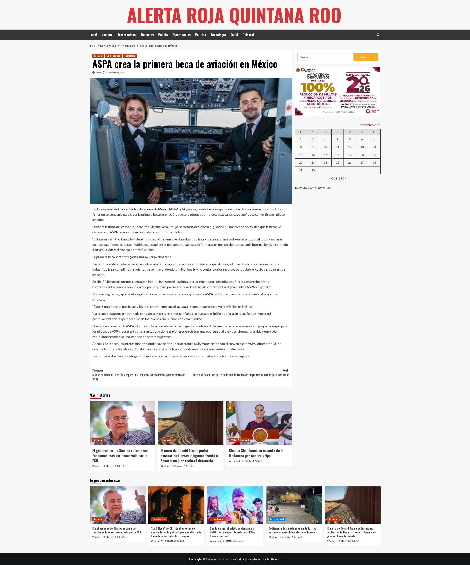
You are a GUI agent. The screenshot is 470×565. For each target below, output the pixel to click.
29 (300, 170)
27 (362, 162)
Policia (163, 34)
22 (300, 162)
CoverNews (253, 559)
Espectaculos (181, 34)
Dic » (342, 178)
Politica (200, 34)
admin (98, 72)
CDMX (233, 440)
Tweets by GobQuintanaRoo (313, 187)
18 (337, 154)
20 (362, 154)
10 (325, 147)
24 (325, 162)
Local (93, 34)
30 (313, 170)
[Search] (378, 35)
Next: (241, 372)
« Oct (333, 178)
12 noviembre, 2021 (115, 72)
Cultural (248, 34)
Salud (234, 34)
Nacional (107, 34)
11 (337, 147)
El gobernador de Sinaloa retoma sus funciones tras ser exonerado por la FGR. (120, 455)
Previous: (138, 375)
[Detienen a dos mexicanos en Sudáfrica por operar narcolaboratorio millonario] (294, 505)
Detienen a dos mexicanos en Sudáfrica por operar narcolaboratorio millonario (292, 530)
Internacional (127, 34)
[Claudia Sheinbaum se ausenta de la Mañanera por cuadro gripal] (259, 423)
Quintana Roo (113, 55)
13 (362, 147)
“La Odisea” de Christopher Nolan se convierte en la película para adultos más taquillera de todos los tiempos (176, 532)
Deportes (147, 34)
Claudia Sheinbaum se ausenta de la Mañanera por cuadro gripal (256, 453)
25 (337, 162)
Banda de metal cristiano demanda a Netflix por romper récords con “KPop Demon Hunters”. (232, 532)
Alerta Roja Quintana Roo (234, 14)
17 (325, 154)
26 (349, 162)
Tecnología (218, 34)
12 (349, 147)
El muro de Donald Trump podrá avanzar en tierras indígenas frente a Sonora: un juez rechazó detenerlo (189, 455)
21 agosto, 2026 (113, 466)
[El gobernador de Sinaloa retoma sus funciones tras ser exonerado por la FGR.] (122, 423)
